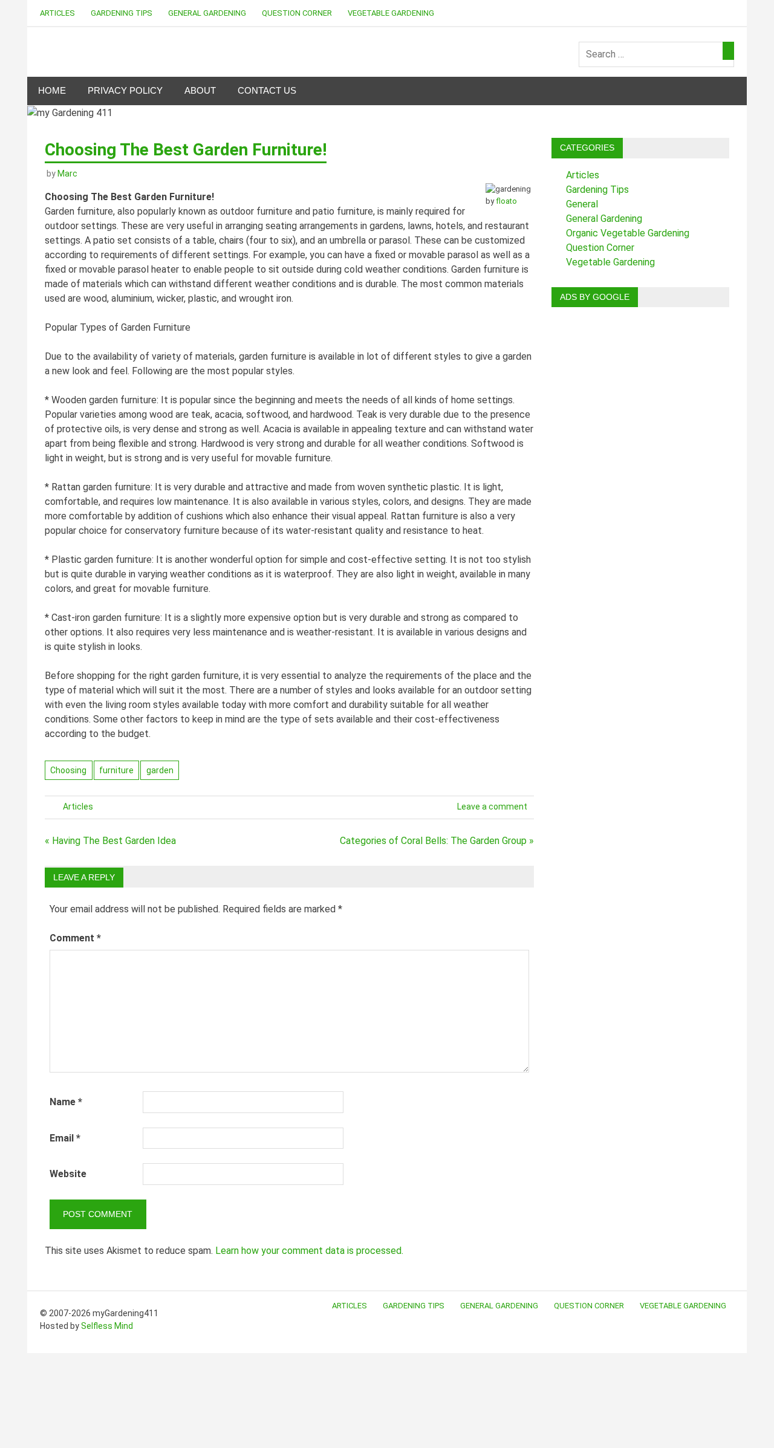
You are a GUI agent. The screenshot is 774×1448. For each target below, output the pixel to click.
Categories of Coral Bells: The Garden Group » (437, 840)
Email (65, 1138)
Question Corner (297, 13)
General (582, 204)
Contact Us (267, 90)
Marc (67, 173)
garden (160, 770)
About (200, 90)
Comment (75, 938)
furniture (116, 770)
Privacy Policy (125, 90)
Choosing (68, 770)
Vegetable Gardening (391, 13)
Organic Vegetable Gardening (627, 233)
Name (66, 1102)
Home (52, 90)
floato (506, 201)
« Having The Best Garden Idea (110, 840)
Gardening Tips (121, 13)
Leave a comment (492, 806)
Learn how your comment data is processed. (309, 1250)
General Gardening (207, 13)
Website (68, 1174)
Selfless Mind (107, 1326)
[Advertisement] (640, 498)
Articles (57, 13)
